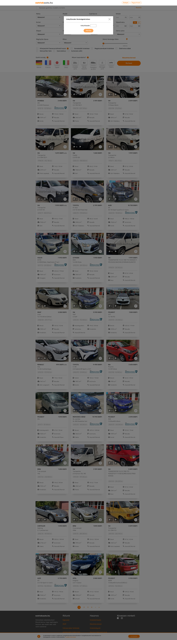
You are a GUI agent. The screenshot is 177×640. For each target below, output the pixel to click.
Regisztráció (136, 3)
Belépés (126, 3)
